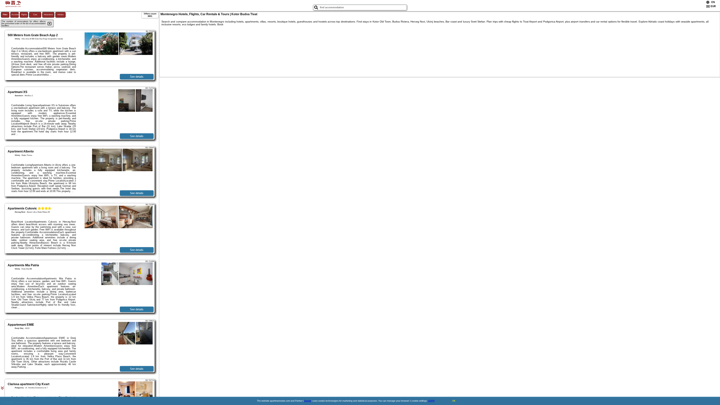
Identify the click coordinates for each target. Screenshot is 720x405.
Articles (60, 15)
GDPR (431, 401)
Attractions (48, 15)
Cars (35, 15)
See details (136, 76)
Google (307, 401)
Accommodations (15, 15)
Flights (24, 15)
